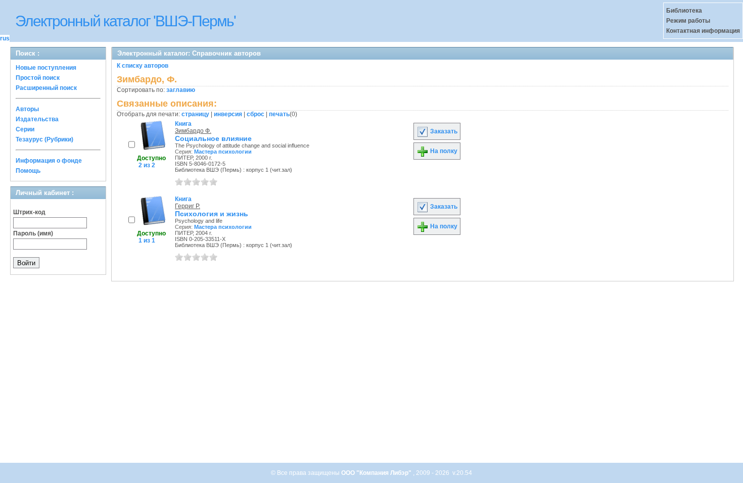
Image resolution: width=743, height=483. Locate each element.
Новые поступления (46, 67)
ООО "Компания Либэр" (377, 472)
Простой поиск (38, 77)
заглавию (180, 89)
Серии (25, 129)
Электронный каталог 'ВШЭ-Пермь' (125, 21)
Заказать (443, 131)
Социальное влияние (213, 138)
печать (279, 114)
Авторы (27, 109)
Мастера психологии (223, 152)
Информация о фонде (49, 160)
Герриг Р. (187, 206)
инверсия (228, 114)
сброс (255, 114)
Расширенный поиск (46, 87)
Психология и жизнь (211, 214)
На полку (443, 151)
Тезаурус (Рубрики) (44, 139)
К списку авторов (142, 65)
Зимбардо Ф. (193, 130)
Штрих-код (29, 212)
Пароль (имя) (33, 233)
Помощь (28, 170)
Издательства (37, 119)
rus (5, 38)
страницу (195, 114)
